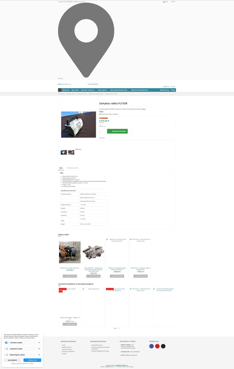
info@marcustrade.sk (79, 1)
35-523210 (102, 138)
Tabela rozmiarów (67, 349)
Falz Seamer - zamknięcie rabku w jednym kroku (141, 268)
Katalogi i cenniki (66, 347)
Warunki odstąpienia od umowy (100, 351)
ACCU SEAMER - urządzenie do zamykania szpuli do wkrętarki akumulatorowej (93, 269)
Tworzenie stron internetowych (125, 366)
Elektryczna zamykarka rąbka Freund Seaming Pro (117, 268)
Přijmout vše (32, 360)
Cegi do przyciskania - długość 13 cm (70, 318)
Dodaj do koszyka (119, 131)
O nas (63, 345)
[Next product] (175, 94)
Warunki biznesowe (96, 345)
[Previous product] (173, 94)
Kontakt (64, 353)
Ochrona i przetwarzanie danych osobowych (100, 348)
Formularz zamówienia (68, 351)
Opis (61, 168)
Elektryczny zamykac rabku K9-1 (69, 268)
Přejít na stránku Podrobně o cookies (22, 363)
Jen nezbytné (12, 360)
